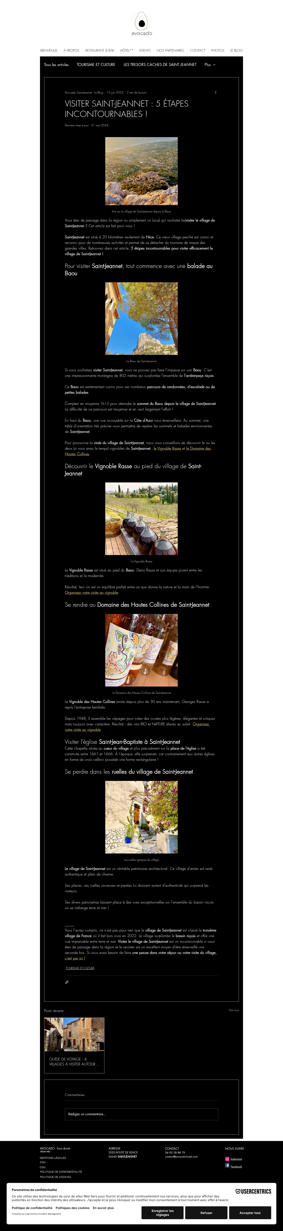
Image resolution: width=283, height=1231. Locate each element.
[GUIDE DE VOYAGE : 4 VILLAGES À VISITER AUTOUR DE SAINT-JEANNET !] (74, 1034)
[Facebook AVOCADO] (227, 1165)
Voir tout (234, 1010)
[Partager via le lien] (67, 982)
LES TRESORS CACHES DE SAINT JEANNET (160, 64)
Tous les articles (56, 64)
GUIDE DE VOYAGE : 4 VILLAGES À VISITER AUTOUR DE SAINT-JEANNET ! (72, 1062)
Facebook (236, 1166)
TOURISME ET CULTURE (96, 64)
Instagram (236, 1159)
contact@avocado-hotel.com (181, 1156)
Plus (208, 64)
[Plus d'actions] (215, 92)
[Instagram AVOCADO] (227, 1159)
